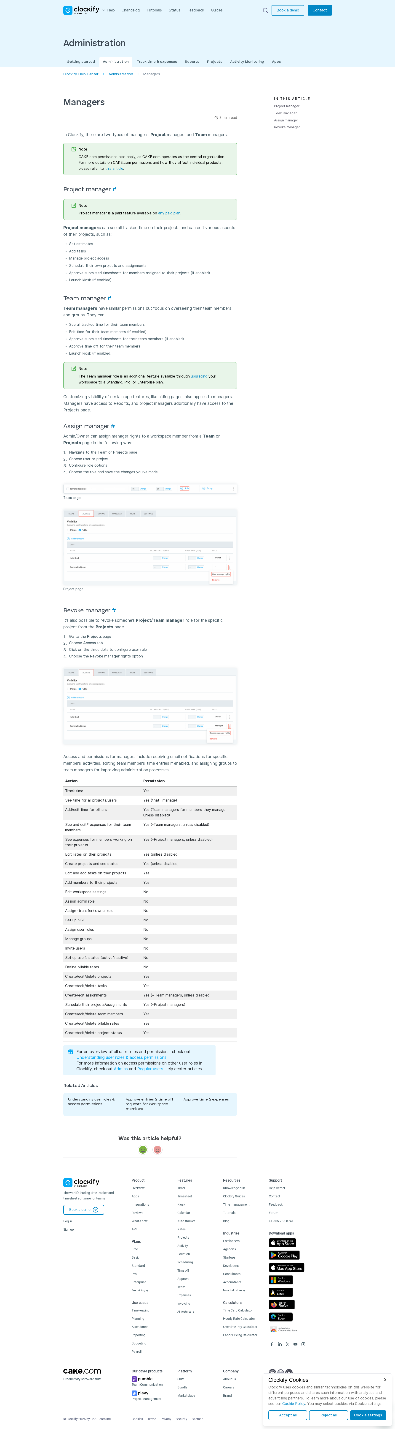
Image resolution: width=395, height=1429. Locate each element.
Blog (226, 1221)
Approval (183, 1279)
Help (111, 10)
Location (183, 1254)
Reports (192, 62)
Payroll (136, 1351)
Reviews (137, 1213)
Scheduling (185, 1262)
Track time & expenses (157, 62)
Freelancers (231, 1241)
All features (184, 1311)
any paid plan (169, 213)
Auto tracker (186, 1221)
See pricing (139, 1290)
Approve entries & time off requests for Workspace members (149, 1104)
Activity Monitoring (247, 62)
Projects (214, 62)
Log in (67, 1221)
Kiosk (181, 1204)
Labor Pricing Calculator (240, 1335)
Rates (181, 1229)
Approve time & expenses (206, 1099)
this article (114, 168)
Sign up (68, 1229)
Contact (320, 10)
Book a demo (288, 10)
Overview (138, 1188)
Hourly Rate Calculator (239, 1318)
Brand (227, 1395)
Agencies (229, 1249)
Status (175, 10)
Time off (183, 1270)
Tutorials (154, 10)
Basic (135, 1257)
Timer (181, 1188)
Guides (217, 10)
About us (229, 1379)
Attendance (140, 1327)
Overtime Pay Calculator (240, 1327)
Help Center (277, 1188)
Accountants (232, 1282)
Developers (231, 1265)
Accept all (288, 1415)
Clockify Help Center (81, 74)
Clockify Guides (234, 1196)
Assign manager (286, 120)
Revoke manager (287, 127)
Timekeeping (140, 1310)
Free (135, 1249)
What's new (140, 1221)
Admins (121, 1068)
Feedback (195, 10)
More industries (233, 1290)
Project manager (286, 106)
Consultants (231, 1274)
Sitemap (197, 1419)
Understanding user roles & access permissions (121, 1057)
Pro (134, 1274)
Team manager (285, 113)
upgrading (199, 376)
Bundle (182, 1387)
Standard (138, 1265)
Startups (229, 1257)
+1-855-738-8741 (281, 1221)
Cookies (137, 1419)
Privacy (166, 1419)
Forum (273, 1213)
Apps (276, 62)
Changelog (131, 10)
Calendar (183, 1213)
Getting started (81, 62)
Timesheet (184, 1196)
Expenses (184, 1295)
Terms (151, 1419)
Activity (182, 1246)
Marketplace (186, 1395)
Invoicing (183, 1303)
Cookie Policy (293, 1404)
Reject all (328, 1415)
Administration (116, 62)
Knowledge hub (234, 1188)
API (134, 1229)
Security (181, 1419)
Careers (228, 1387)
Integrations (140, 1204)
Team (181, 1287)
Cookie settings (368, 1415)
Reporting (139, 1335)
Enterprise (139, 1282)
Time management (236, 1204)
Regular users (150, 1068)
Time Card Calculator (238, 1310)
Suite (180, 1379)
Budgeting (139, 1343)
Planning (138, 1318)
